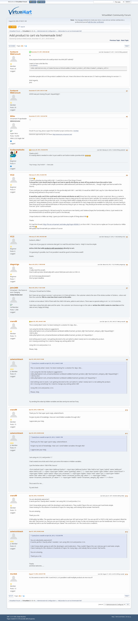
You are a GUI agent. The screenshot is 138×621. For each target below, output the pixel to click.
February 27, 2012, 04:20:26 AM (37, 236)
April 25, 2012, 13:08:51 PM (36, 409)
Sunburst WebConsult (15, 53)
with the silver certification (96, 22)
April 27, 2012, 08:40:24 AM (36, 531)
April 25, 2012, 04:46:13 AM (38, 321)
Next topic (125, 40)
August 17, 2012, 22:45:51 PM (37, 574)
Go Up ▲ (128, 616)
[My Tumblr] (11, 166)
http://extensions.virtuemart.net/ (62, 134)
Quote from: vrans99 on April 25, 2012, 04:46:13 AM (47, 363)
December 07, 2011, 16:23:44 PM (38, 116)
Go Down (12, 46)
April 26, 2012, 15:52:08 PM (36, 495)
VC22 (12, 175)
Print (127, 46)
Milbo (12, 116)
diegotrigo (14, 264)
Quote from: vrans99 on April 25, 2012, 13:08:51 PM (47, 437)
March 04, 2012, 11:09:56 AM (37, 264)
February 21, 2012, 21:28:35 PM (37, 175)
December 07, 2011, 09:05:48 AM (40, 52)
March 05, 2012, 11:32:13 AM (37, 287)
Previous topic (115, 40)
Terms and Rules (120, 616)
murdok (13, 574)
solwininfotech (16, 359)
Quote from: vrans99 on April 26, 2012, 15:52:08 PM (47, 536)
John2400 (14, 288)
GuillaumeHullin (17, 150)
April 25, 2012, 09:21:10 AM (36, 359)
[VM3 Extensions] (11, 141)
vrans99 (13, 321)
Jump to (101, 604)
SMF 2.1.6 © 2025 (11, 616)
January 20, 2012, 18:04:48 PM (39, 150)
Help (113, 616)
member (76, 131)
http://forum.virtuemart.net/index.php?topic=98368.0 (61, 224)
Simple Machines (21, 616)
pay (82, 20)
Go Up (11, 596)
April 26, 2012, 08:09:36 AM (36, 433)
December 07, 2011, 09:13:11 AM (38, 90)
